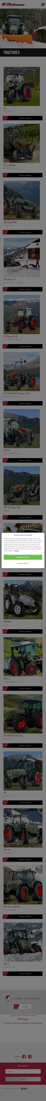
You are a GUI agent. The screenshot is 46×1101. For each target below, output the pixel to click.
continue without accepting (23, 535)
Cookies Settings (23, 563)
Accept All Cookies (23, 557)
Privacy (16, 551)
